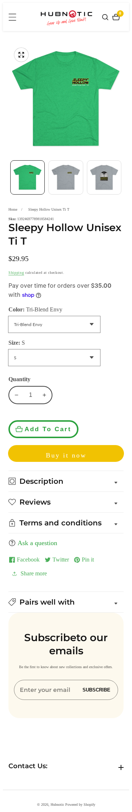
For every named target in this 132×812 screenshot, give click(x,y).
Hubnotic (57, 805)
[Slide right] (121, 177)
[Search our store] (106, 17)
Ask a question (37, 543)
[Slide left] (10, 177)
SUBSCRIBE (96, 690)
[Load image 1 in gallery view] (27, 177)
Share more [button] (34, 573)
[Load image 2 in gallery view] (65, 177)
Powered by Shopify (80, 805)
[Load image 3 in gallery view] (104, 177)
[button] (66, 602)
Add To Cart (48, 429)
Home (12, 209)
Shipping (16, 273)
